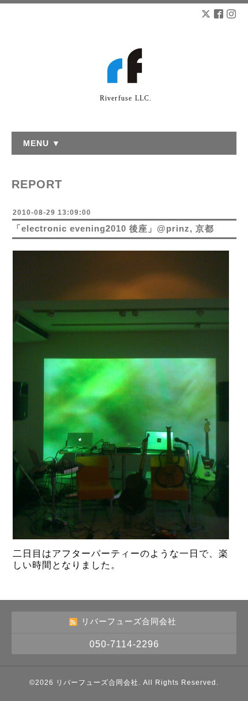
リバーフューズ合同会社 (97, 682)
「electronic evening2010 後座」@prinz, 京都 (113, 228)
